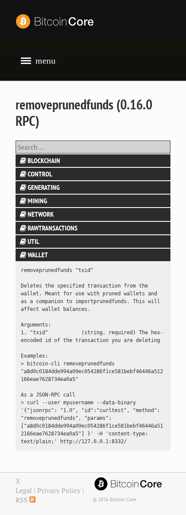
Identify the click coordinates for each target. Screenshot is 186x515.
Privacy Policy (58, 490)
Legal (24, 490)
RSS (22, 500)
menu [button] (45, 60)
